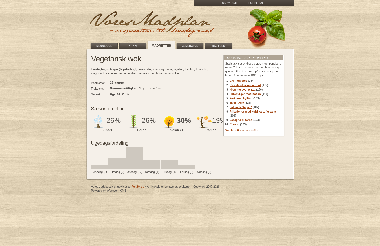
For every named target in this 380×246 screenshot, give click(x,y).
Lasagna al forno (241, 120)
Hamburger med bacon (245, 94)
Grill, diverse (238, 80)
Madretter (161, 45)
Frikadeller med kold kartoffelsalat (253, 111)
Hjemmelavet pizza (242, 89)
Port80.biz (137, 186)
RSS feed (218, 46)
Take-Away (237, 102)
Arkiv (133, 46)
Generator (190, 46)
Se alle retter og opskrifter (241, 130)
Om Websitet (231, 3)
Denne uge (104, 46)
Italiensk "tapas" (241, 107)
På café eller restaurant (245, 85)
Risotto (234, 124)
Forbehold (257, 3)
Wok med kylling (241, 98)
